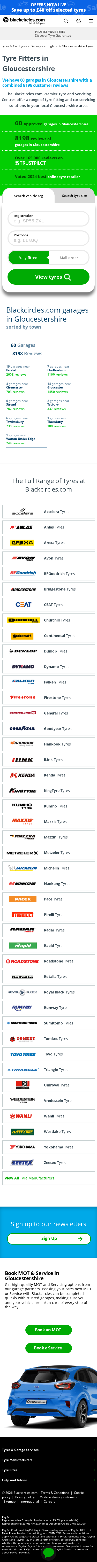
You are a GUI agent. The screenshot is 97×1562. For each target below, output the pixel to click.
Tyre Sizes (9, 1470)
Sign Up (49, 1238)
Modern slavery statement (59, 1497)
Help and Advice (14, 1480)
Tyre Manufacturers (17, 1460)
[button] (66, 21)
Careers (49, 1501)
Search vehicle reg (28, 195)
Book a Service (48, 1348)
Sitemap (10, 1501)
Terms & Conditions (55, 1492)
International (29, 1501)
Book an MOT (48, 1330)
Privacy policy (25, 1497)
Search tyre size (74, 195)
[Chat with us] (48, 1553)
